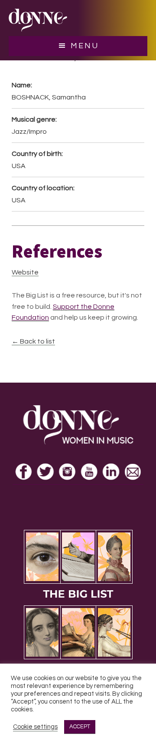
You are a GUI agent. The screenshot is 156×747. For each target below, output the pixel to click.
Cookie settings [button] (35, 727)
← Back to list (33, 341)
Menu (85, 46)
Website (25, 272)
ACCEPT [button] (79, 727)
